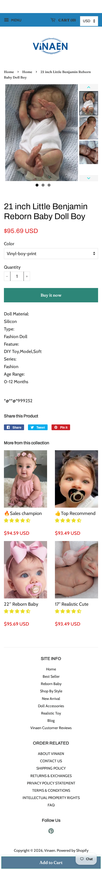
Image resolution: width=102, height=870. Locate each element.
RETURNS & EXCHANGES (51, 775)
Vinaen (49, 850)
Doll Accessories (51, 706)
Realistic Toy (51, 713)
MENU (15, 20)
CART (66, 20)
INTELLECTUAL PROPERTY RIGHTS (51, 797)
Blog (51, 720)
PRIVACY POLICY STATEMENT (51, 783)
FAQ (51, 805)
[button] (17, 520)
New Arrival (51, 698)
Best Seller (51, 676)
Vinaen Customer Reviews (51, 727)
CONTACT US (51, 761)
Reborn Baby (51, 683)
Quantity (12, 267)
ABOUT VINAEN (51, 753)
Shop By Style (51, 691)
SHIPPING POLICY (51, 768)
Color (9, 243)
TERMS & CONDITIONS (51, 790)
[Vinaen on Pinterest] (51, 832)
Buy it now (51, 295)
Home (9, 72)
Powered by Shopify (72, 850)
